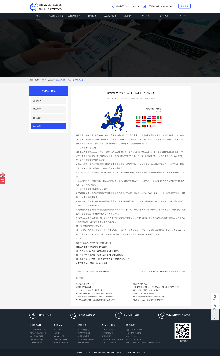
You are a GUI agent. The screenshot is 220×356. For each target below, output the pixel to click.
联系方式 (181, 16)
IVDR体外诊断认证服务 (37, 330)
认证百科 (51, 80)
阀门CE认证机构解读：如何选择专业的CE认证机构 (94, 293)
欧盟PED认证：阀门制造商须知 (144, 293)
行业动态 (37, 109)
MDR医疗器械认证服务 (37, 333)
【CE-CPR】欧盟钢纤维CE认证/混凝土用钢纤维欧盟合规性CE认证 (156, 287)
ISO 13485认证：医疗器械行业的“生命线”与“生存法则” (166, 271)
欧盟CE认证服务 (56, 16)
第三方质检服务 (83, 330)
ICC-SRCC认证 (59, 336)
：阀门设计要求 (92, 263)
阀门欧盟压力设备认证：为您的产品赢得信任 (149, 296)
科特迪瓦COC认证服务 (62, 342)
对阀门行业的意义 (93, 247)
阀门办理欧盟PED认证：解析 (97, 251)
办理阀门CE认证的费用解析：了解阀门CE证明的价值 (95, 296)
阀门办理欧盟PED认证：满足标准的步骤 (102, 259)
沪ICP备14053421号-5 (131, 352)
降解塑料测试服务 (84, 333)
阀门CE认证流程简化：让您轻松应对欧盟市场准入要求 (95, 300)
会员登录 (184, 6)
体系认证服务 (110, 16)
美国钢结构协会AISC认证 (85, 284)
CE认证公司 (114, 99)
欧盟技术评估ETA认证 (140, 284)
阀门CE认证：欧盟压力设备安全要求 (146, 290)
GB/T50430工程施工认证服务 (112, 339)
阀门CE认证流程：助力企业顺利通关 (96, 271)
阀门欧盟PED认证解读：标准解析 (99, 255)
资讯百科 (146, 16)
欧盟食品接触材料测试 (86, 339)
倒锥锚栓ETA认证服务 (84, 287)
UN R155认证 (58, 330)
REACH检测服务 (83, 342)
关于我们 (164, 16)
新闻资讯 (37, 117)
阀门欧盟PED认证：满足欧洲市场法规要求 (148, 300)
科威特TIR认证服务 (60, 339)
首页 (38, 16)
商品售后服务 (107, 336)
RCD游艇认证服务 (35, 342)
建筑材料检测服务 (84, 336)
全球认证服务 (74, 16)
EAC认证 (57, 333)
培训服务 (128, 16)
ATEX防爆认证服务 (36, 339)
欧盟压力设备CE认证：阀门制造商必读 (69, 80)
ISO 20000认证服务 (109, 342)
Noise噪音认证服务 (36, 336)
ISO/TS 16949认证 (108, 330)
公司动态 (37, 100)
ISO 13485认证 (107, 333)
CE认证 (142, 352)
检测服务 (92, 16)
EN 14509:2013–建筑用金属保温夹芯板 (90, 290)
